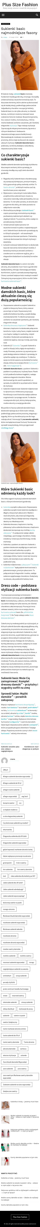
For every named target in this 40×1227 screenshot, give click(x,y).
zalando (24, 1055)
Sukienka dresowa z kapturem (14, 325)
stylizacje (13, 125)
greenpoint (7, 863)
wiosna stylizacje (9, 1055)
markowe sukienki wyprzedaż (14, 922)
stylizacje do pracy (26, 1009)
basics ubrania (8, 187)
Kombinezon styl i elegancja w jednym (30, 748)
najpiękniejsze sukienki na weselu (15, 969)
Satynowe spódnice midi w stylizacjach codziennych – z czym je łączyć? (19, 1191)
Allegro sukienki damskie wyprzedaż (16, 776)
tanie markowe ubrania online (14, 1029)
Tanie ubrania (29, 1042)
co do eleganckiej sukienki (13, 816)
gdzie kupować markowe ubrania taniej (17, 849)
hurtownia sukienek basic (10, 281)
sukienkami (21, 710)
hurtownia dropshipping (24, 704)
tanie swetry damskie (11, 1042)
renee (5, 995)
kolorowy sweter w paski (12, 902)
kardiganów (14, 722)
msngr (31, 962)
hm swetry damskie (24, 869)
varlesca (23, 1049)
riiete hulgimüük (13, 366)
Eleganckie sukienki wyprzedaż (14, 843)
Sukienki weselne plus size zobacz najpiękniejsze (10, 749)
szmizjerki (33, 725)
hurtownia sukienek (8, 612)
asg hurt (25, 796)
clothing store (7, 428)
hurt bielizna (12, 707)
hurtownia (33, 363)
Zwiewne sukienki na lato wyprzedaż (16, 1084)
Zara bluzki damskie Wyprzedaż (15, 1062)
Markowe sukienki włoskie (12, 929)
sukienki (17, 94)
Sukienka (6, 507)
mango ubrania (9, 909)
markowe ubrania (9, 936)
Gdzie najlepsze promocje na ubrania (17, 856)
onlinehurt (7, 976)
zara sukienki (8, 1069)
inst (4, 876)
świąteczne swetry (10, 1091)
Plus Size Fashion (20, 4)
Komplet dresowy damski (15, 682)
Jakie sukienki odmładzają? (13, 889)
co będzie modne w (10, 810)
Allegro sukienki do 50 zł (12, 783)
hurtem (10, 716)
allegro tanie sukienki (11, 790)
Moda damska (5, 23)
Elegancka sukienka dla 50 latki (15, 836)
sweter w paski (19, 1015)
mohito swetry (25, 956)
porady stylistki (9, 982)
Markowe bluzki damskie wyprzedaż (16, 916)
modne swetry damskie (11, 949)
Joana (5, 37)
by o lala (19, 713)
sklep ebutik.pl (8, 1009)
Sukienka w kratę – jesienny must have (15, 1178)
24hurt (5, 770)
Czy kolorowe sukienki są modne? (15, 823)
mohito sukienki (9, 956)
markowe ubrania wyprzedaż (14, 942)
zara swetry (22, 1069)
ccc (20, 803)
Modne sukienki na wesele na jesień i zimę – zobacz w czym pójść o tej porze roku (19, 1184)
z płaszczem (25, 564)
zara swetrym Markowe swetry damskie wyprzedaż (18, 1076)
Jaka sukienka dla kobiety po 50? (23, 876)
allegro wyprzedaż (10, 796)
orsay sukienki (21, 976)
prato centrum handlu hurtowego (16, 989)
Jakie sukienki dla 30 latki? (13, 883)
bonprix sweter (8, 803)
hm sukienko (8, 869)
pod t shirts (32, 707)
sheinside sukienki (10, 1002)
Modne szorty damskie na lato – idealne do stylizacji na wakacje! (19, 1199)
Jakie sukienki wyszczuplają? (14, 896)
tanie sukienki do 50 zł (11, 1035)
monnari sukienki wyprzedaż (13, 962)
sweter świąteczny (10, 1022)
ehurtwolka (7, 829)
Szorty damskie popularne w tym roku (14, 1205)
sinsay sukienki (27, 1002)
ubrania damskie (9, 1049)
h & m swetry (21, 863)
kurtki (27, 713)
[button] (37, 15)
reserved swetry (18, 995)
